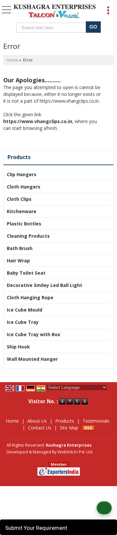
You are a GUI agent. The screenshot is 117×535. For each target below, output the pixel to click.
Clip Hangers (21, 174)
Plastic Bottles (24, 224)
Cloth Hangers (23, 187)
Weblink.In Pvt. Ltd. (75, 452)
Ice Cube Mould (24, 310)
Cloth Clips (19, 199)
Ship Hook (18, 347)
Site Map (69, 428)
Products (19, 157)
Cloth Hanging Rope (30, 297)
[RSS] (89, 428)
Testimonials (96, 421)
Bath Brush (19, 248)
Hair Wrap (18, 260)
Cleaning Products (28, 236)
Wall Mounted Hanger (32, 359)
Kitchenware (21, 211)
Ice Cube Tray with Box (33, 334)
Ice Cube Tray (23, 322)
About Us (37, 421)
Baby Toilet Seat (26, 273)
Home (12, 60)
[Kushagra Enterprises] (55, 12)
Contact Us (39, 428)
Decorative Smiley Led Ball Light (44, 285)
